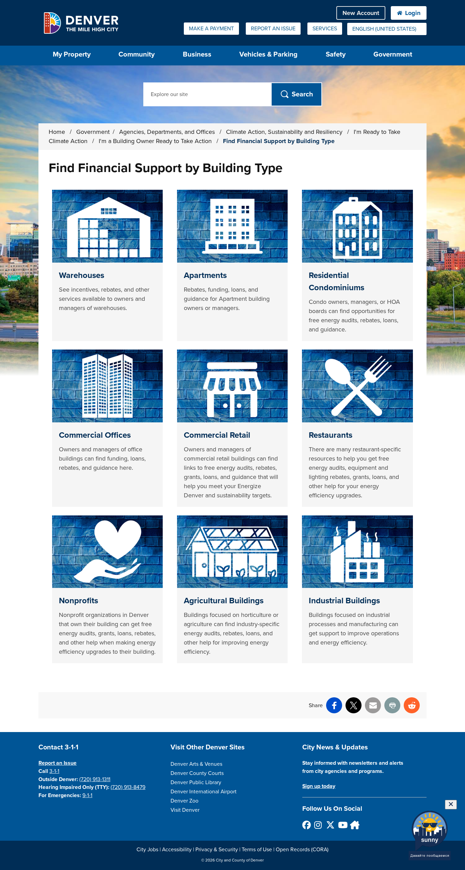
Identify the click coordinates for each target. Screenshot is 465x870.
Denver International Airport (204, 792)
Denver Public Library (196, 782)
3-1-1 (54, 771)
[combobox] (387, 29)
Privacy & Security (216, 849)
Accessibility (177, 849)
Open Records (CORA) (302, 849)
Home (57, 132)
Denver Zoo (184, 801)
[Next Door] (354, 825)
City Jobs (147, 849)
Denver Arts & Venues (196, 764)
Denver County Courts (197, 773)
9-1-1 (87, 795)
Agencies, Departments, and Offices (168, 132)
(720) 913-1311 (94, 779)
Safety (336, 54)
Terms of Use (257, 849)
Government (392, 54)
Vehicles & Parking (268, 54)
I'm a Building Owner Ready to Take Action (156, 141)
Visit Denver (185, 810)
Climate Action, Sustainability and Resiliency (285, 132)
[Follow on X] (330, 825)
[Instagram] (318, 825)
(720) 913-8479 (128, 787)
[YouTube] (342, 825)
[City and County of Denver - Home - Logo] (81, 23)
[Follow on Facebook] (306, 825)
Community (136, 54)
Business (197, 54)
